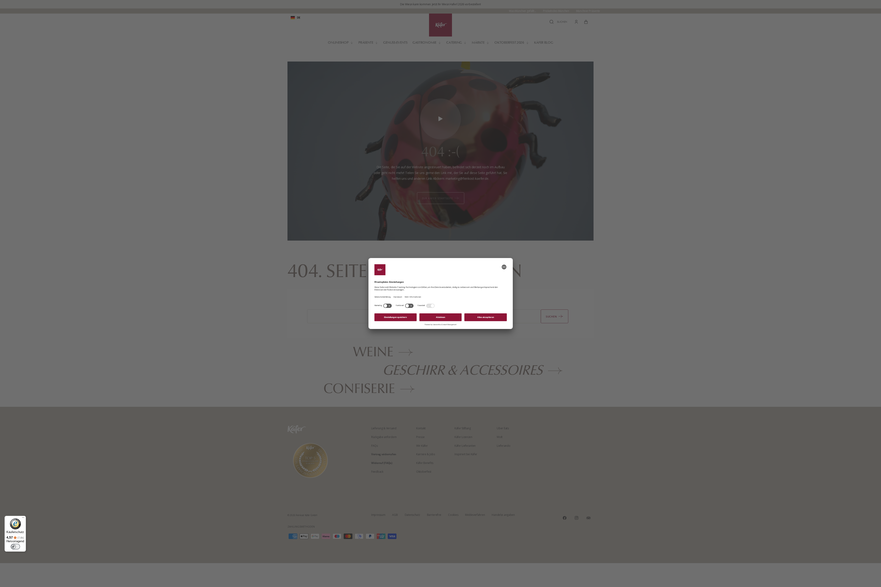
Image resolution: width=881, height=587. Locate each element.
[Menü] (23, 518)
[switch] (15, 546)
